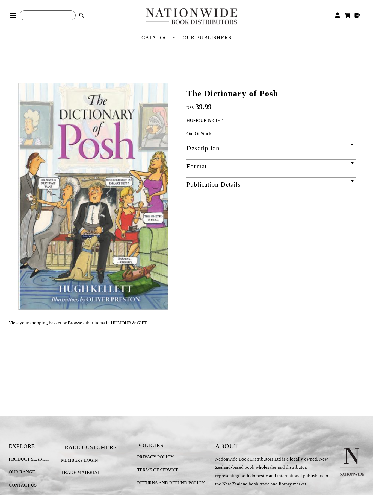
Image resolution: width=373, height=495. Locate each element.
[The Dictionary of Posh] (93, 308)
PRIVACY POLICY (155, 456)
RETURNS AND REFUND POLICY (171, 482)
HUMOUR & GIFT (205, 120)
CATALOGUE (158, 37)
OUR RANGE (22, 471)
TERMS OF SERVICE (158, 470)
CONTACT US (23, 485)
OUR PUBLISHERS (207, 37)
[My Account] (337, 15)
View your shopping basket (35, 322)
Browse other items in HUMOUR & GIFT (107, 322)
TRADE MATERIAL (80, 472)
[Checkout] (358, 15)
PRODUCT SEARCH (29, 459)
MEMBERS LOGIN (79, 460)
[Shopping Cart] (347, 15)
